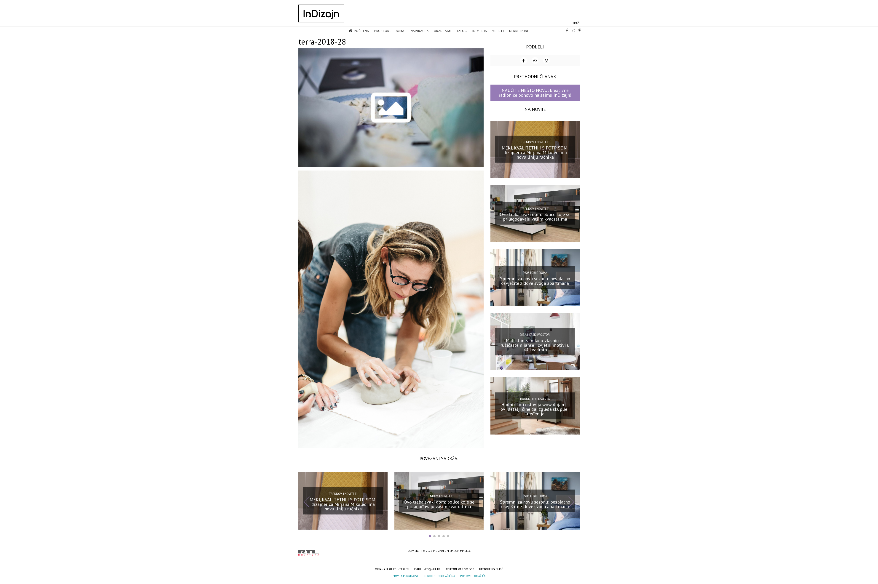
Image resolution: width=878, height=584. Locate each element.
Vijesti (498, 31)
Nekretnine (519, 31)
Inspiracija (419, 31)
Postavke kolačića (472, 576)
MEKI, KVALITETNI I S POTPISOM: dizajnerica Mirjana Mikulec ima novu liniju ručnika (535, 152)
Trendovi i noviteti (535, 142)
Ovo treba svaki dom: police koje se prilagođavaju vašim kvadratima (535, 216)
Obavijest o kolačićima (439, 576)
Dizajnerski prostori (535, 335)
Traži (576, 23)
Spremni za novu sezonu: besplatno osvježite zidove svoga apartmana (535, 281)
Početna (361, 31)
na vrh (575, 551)
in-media (479, 31)
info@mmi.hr (432, 569)
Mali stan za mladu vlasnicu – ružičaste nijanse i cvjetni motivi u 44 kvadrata (535, 344)
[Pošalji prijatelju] (546, 60)
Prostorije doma (389, 31)
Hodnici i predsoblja (535, 399)
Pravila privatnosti (406, 576)
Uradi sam (443, 31)
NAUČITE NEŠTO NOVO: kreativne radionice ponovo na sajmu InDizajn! (535, 92)
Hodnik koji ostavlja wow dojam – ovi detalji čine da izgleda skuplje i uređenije (535, 409)
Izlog (462, 31)
